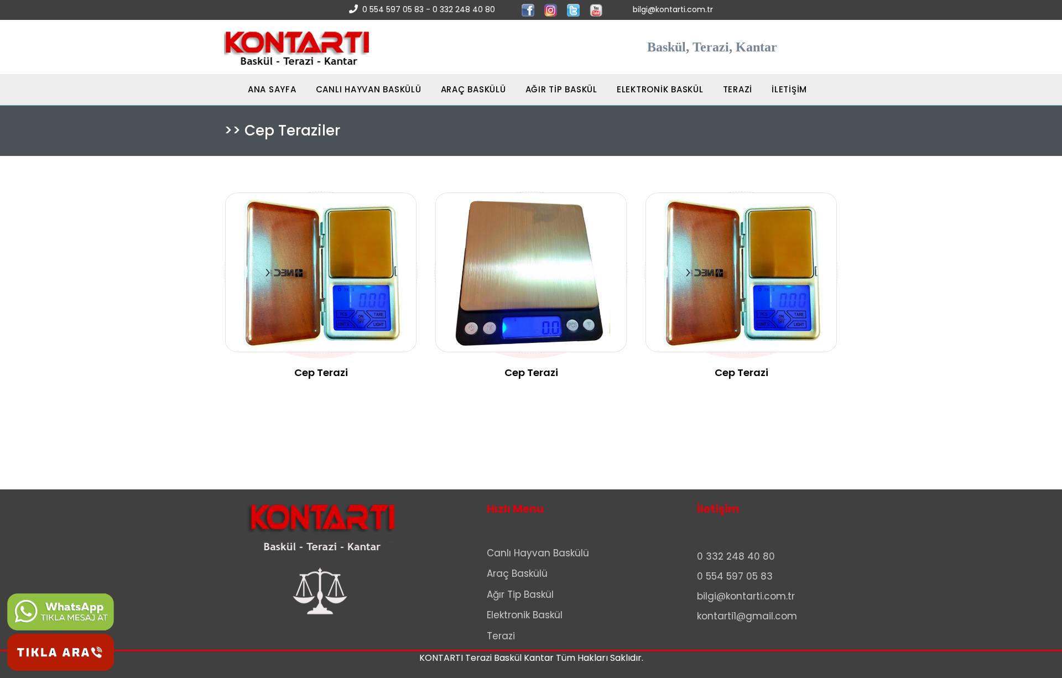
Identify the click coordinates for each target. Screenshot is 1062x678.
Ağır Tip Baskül (520, 594)
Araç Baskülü (517, 573)
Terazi (501, 636)
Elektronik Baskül (525, 615)
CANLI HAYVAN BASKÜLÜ (368, 89)
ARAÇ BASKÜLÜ (473, 89)
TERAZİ (738, 89)
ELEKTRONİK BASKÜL (660, 89)
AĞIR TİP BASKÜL (561, 89)
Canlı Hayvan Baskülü (538, 553)
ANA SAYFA (260, 89)
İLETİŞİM (789, 89)
